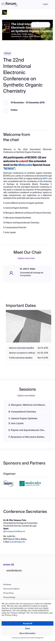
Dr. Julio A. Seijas (27, 269)
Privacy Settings (9, 597)
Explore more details (26, 396)
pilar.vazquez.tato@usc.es (14, 531)
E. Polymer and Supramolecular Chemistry (27, 430)
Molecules (25, 165)
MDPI (45, 179)
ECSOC (9, 169)
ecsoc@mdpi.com (17, 542)
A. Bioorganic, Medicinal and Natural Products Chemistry (27, 405)
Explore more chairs (26, 258)
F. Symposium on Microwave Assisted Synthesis (27, 437)
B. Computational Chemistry (22, 412)
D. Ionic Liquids (16, 424)
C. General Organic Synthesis (23, 419)
